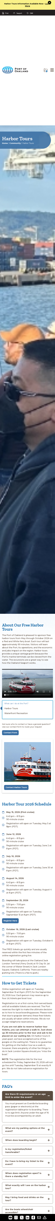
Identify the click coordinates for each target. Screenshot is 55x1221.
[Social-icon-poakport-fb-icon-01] (33, 1217)
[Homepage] (15, 73)
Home (5, 143)
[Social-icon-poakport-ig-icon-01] (16, 1217)
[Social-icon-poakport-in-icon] (27, 1217)
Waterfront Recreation (16, 713)
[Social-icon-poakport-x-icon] (22, 1217)
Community (15, 143)
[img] (46, 70)
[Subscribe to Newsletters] (39, 1217)
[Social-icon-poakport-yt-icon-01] (10, 1217)
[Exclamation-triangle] (45, 1217)
